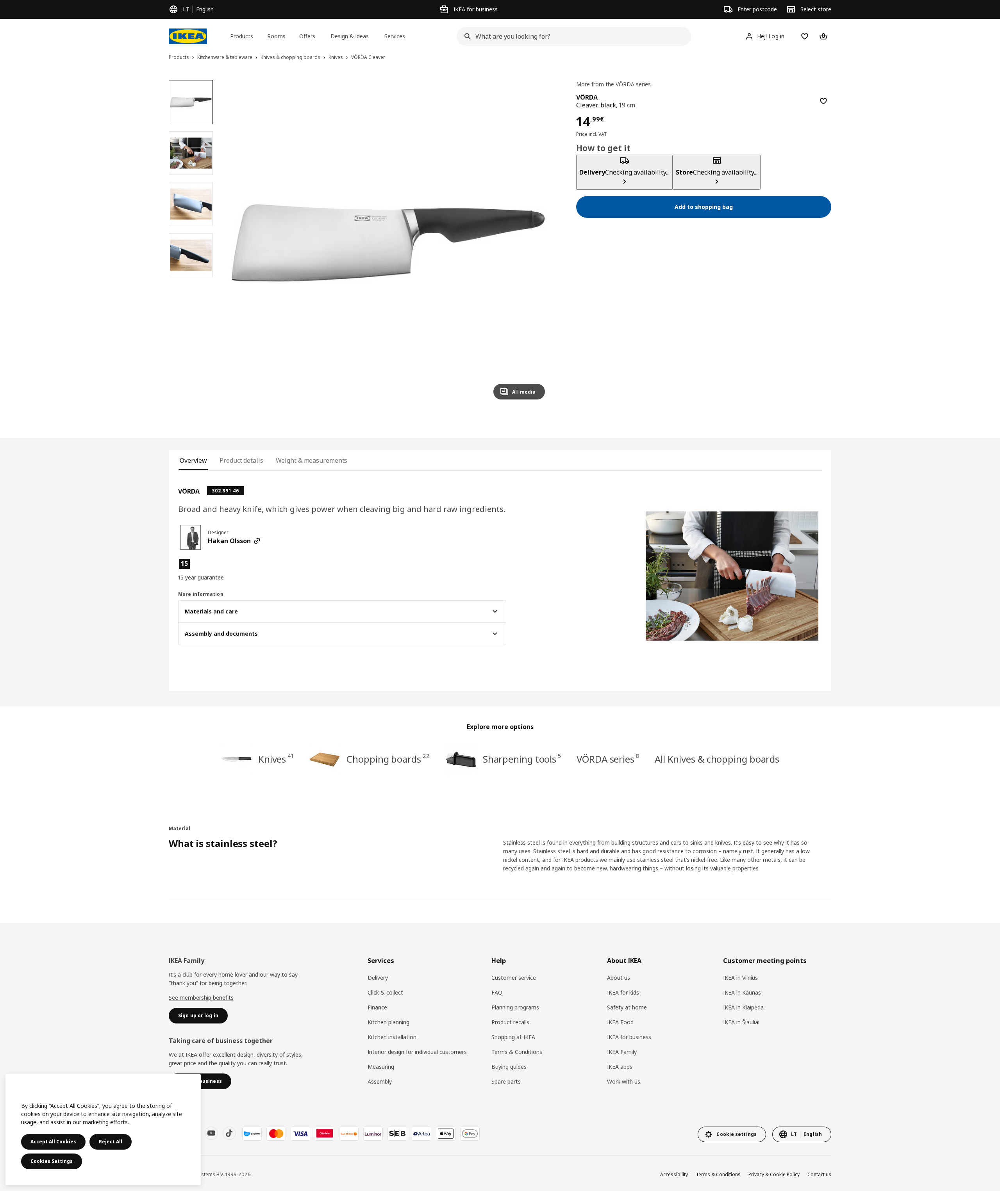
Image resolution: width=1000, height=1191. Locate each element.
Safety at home (627, 1007)
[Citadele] (324, 1134)
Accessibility (674, 1174)
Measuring (381, 1066)
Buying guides (509, 1066)
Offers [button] (307, 36)
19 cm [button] (627, 105)
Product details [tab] (241, 460)
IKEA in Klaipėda (743, 1007)
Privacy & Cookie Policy (774, 1174)
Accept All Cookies (53, 1141)
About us (618, 977)
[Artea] (421, 1134)
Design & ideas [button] (349, 36)
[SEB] (397, 1134)
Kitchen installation (392, 1037)
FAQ (496, 992)
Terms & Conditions (516, 1051)
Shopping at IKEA (513, 1037)
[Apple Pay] (445, 1134)
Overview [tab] (193, 460)
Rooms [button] (276, 36)
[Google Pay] (470, 1134)
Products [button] (241, 36)
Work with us (623, 1081)
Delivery (378, 977)
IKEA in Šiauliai (741, 1022)
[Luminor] (373, 1134)
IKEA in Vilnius (740, 977)
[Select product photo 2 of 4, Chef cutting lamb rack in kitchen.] (191, 153)
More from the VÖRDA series (613, 84)
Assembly (380, 1081)
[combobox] (571, 36)
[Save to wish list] (823, 101)
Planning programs (515, 1007)
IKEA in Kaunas (742, 992)
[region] (388, 243)
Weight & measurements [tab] (312, 460)
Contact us (819, 1174)
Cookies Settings (51, 1161)
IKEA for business (629, 1037)
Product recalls (510, 1022)
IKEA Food (620, 1022)
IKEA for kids (623, 992)
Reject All (110, 1141)
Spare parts (506, 1081)
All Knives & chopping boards (717, 758)
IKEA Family (622, 1051)
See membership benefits (201, 997)
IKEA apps (619, 1066)
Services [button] (394, 36)
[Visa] (300, 1134)
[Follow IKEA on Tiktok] (229, 1133)
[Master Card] (276, 1134)
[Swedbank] (349, 1134)
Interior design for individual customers (417, 1051)
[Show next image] (535, 243)
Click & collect (385, 992)
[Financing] (252, 1134)
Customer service (513, 977)
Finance (377, 1007)
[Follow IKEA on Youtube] (211, 1133)
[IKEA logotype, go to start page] (188, 36)
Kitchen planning (388, 1022)
